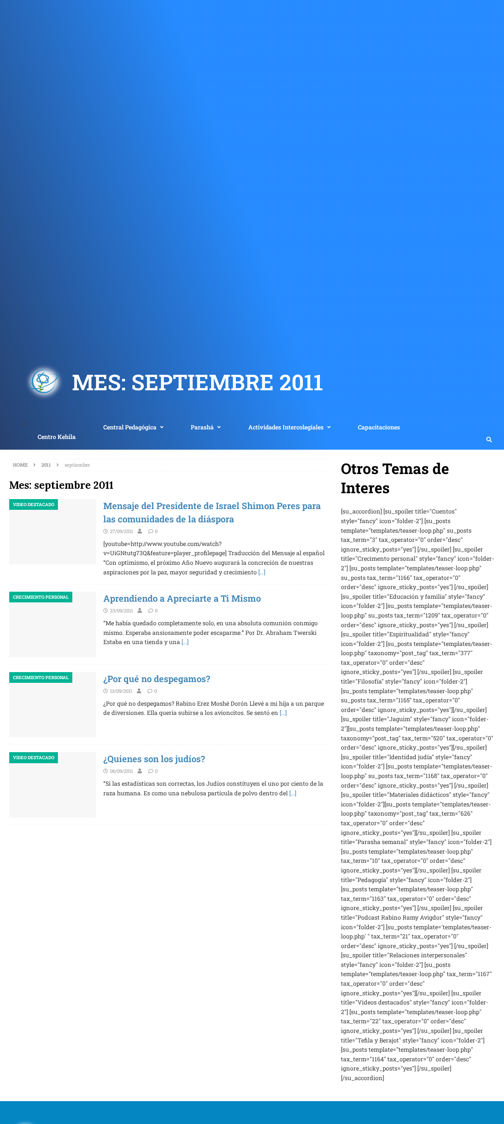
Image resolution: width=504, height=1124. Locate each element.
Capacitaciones (379, 427)
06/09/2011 (121, 771)
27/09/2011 (121, 531)
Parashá (202, 427)
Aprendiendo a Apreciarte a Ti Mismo (182, 598)
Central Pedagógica (129, 427)
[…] (261, 572)
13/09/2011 (121, 691)
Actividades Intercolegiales (286, 427)
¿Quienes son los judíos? (154, 759)
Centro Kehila (57, 436)
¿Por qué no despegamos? (156, 679)
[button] (133, 427)
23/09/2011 (121, 610)
